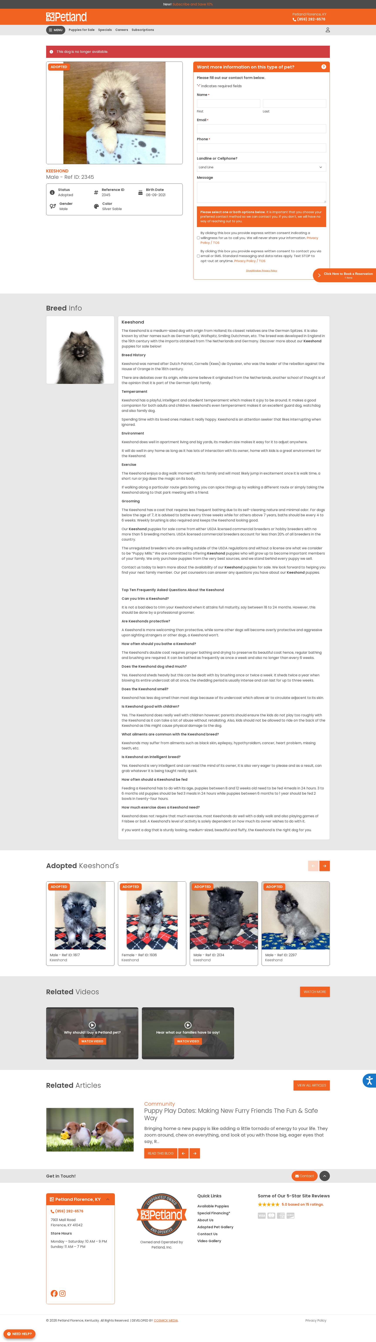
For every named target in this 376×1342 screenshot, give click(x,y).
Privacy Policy (316, 1320)
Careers (121, 30)
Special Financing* (213, 1213)
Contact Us (207, 1234)
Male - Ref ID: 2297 (281, 955)
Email (202, 119)
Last (266, 111)
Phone (203, 139)
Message (205, 177)
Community (159, 1103)
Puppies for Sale (82, 30)
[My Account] (328, 30)
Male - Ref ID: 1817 (65, 955)
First (200, 111)
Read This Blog (161, 1153)
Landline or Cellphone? (217, 158)
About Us (205, 1220)
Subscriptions (143, 30)
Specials (105, 30)
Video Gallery (209, 1240)
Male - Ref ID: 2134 (208, 955)
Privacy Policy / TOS (249, 261)
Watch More (315, 991)
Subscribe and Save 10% (193, 4)
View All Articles (311, 1085)
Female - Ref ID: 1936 (139, 955)
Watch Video (92, 1041)
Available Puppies (213, 1206)
